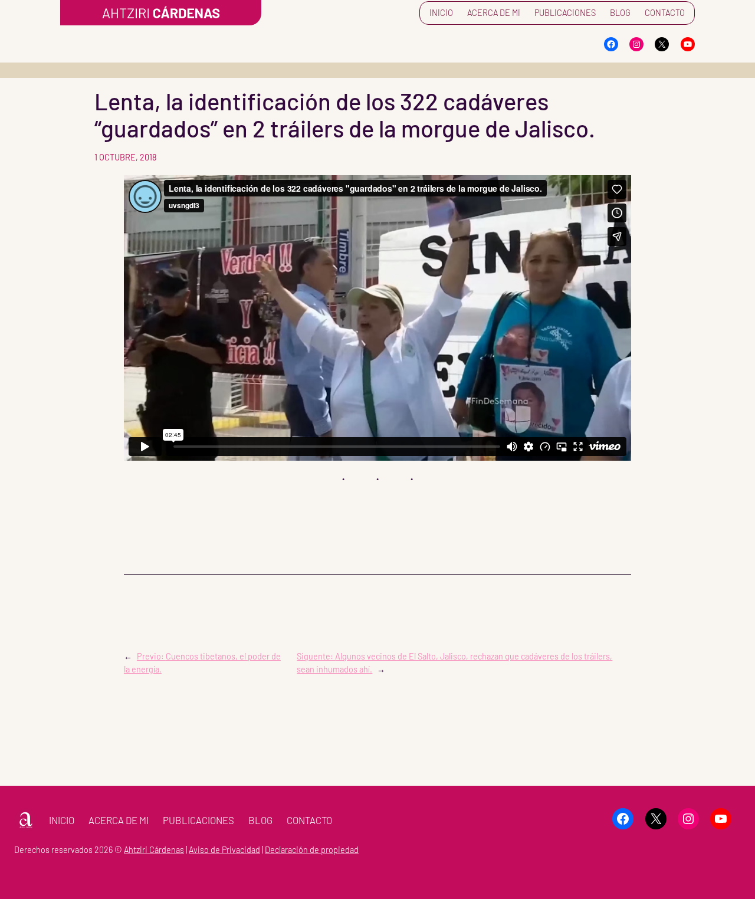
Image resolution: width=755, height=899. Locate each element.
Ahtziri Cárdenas (154, 850)
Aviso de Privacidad (224, 850)
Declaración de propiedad (312, 850)
